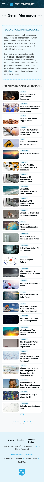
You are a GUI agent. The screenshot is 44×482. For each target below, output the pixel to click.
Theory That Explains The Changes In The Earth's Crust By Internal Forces (29, 371)
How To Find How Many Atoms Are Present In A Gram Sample (30, 108)
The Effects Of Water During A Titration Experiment (29, 344)
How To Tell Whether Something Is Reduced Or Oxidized (29, 132)
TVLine (28, 458)
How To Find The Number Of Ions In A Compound (28, 167)
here (11, 71)
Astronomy (24, 150)
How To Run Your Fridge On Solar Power (29, 237)
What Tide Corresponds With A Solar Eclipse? (28, 191)
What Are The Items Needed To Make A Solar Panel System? (28, 308)
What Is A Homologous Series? (29, 284)
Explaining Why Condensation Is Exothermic (27, 203)
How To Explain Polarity (26, 261)
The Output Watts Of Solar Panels (29, 296)
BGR (35, 458)
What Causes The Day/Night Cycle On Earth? (28, 332)
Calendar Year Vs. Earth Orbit (30, 407)
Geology (23, 365)
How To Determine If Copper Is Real (28, 119)
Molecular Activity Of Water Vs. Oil (29, 395)
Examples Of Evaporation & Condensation (26, 179)
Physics (23, 91)
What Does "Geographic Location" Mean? (29, 226)
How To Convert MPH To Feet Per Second (29, 143)
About (11, 440)
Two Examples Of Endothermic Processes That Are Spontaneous (30, 385)
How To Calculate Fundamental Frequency (27, 96)
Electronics (24, 233)
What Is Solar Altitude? (29, 153)
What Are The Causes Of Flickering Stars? (29, 319)
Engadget (8, 458)
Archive (20, 440)
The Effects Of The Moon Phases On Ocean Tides (30, 273)
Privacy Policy (31, 440)
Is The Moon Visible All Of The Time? (29, 249)
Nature (23, 221)
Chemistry (24, 103)
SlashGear (22, 462)
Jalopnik (18, 458)
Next (26, 422)
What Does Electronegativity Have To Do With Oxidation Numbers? (29, 357)
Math (22, 139)
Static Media (15, 446)
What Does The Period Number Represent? (29, 214)
